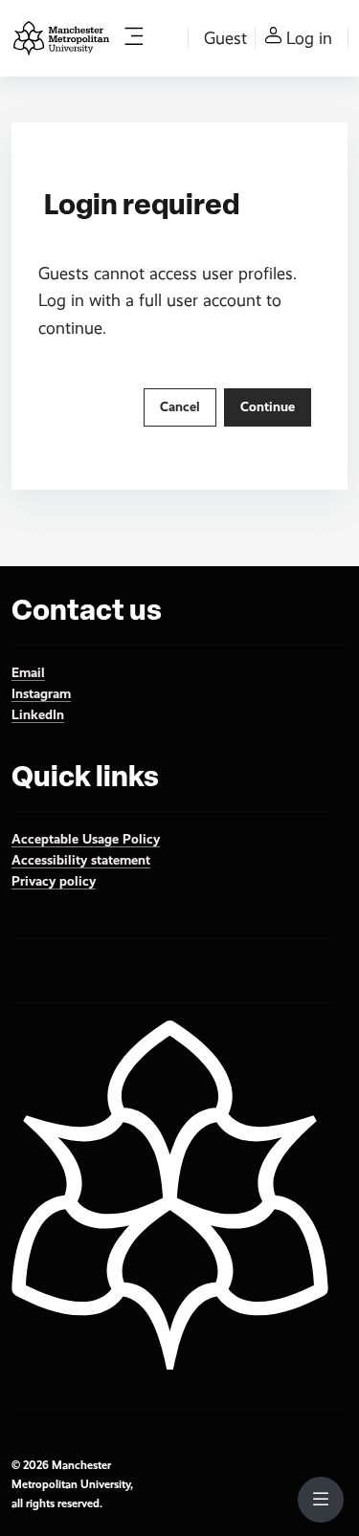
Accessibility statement (80, 859)
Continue (267, 406)
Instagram (41, 693)
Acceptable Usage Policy (85, 838)
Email (28, 672)
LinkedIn (37, 714)
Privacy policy (53, 881)
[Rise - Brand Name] (61, 38)
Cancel (180, 406)
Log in (309, 38)
